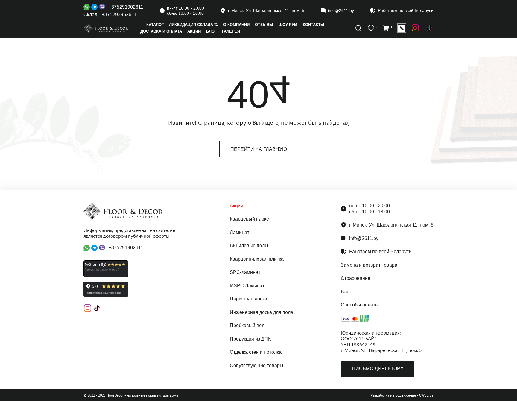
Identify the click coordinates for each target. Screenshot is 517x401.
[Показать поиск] (415, 28)
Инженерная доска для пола (261, 312)
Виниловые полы (249, 245)
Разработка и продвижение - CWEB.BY (402, 395)
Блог (346, 291)
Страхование (355, 278)
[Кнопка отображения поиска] (358, 28)
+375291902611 (126, 7)
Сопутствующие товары (256, 365)
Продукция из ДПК (250, 338)
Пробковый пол (247, 325)
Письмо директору (377, 368)
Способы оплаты (360, 304)
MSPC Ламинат (247, 285)
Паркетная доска (248, 298)
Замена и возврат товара (369, 265)
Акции (236, 205)
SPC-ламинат (245, 272)
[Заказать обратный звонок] (401, 28)
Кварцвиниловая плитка (257, 259)
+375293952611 (119, 14)
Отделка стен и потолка (256, 352)
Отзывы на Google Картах (101, 269)
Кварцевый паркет (250, 218)
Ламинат (239, 232)
